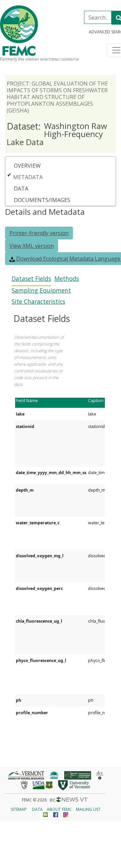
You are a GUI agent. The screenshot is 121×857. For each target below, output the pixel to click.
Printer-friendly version (39, 233)
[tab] (31, 281)
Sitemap (19, 809)
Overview (27, 165)
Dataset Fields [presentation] (31, 279)
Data (21, 188)
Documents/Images (42, 200)
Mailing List (88, 809)
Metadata (28, 177)
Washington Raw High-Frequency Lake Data (57, 133)
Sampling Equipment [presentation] (41, 290)
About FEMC (59, 809)
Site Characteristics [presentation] (38, 301)
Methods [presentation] (66, 279)
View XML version (31, 246)
